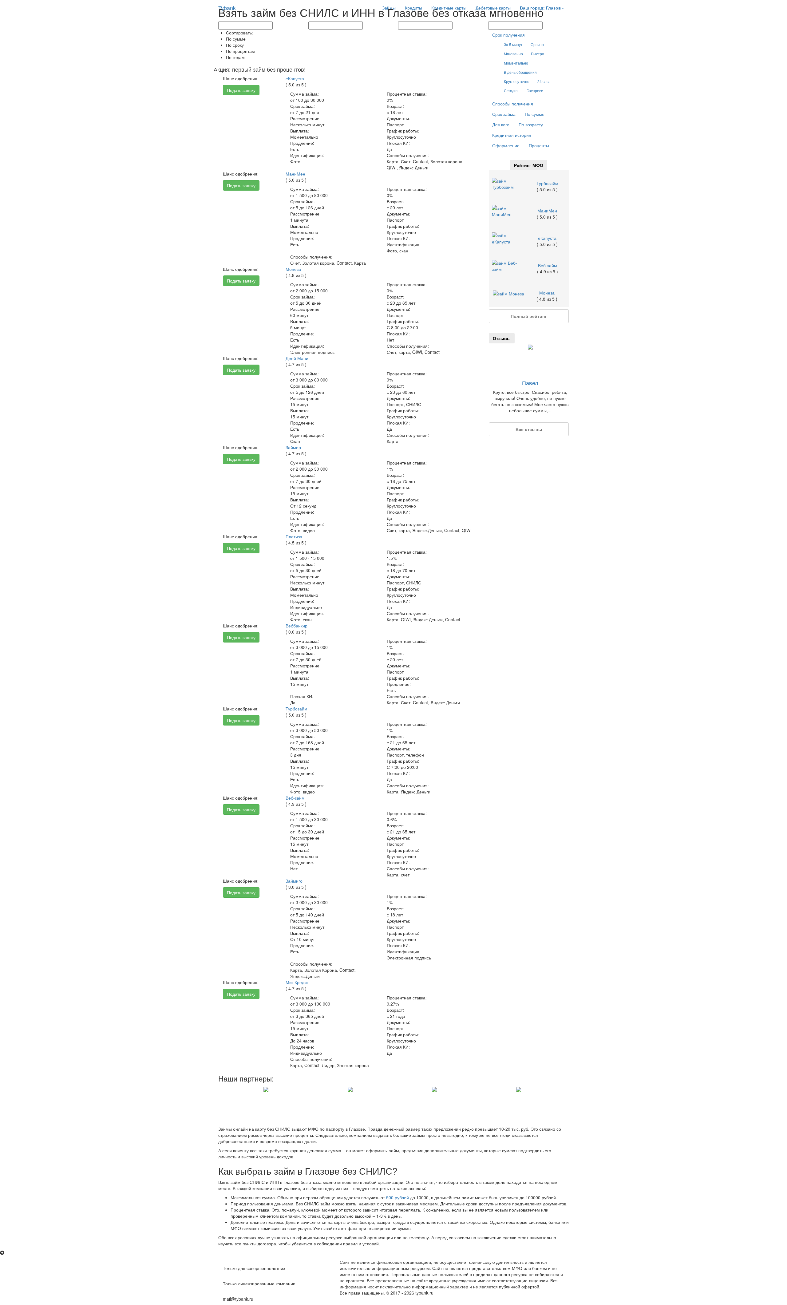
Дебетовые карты (493, 8)
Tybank (227, 8)
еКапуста (295, 78)
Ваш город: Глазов (540, 8)
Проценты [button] (539, 145)
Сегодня (511, 90)
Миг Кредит (297, 982)
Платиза (294, 536)
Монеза (293, 269)
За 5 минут (513, 44)
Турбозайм (296, 709)
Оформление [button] (506, 145)
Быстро (537, 53)
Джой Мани (297, 358)
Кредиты (413, 8)
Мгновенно (513, 53)
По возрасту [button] (531, 124)
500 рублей (397, 1197)
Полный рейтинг (529, 316)
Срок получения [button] (508, 35)
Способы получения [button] (512, 104)
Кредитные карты (448, 8)
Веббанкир (296, 626)
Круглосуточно (516, 81)
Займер (293, 447)
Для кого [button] (500, 124)
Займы (389, 8)
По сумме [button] (534, 114)
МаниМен (295, 174)
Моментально (516, 62)
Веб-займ (295, 798)
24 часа (544, 81)
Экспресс (535, 90)
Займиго (294, 881)
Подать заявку (241, 90)
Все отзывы (529, 429)
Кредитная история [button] (511, 135)
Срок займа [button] (504, 114)
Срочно (537, 44)
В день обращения (520, 72)
